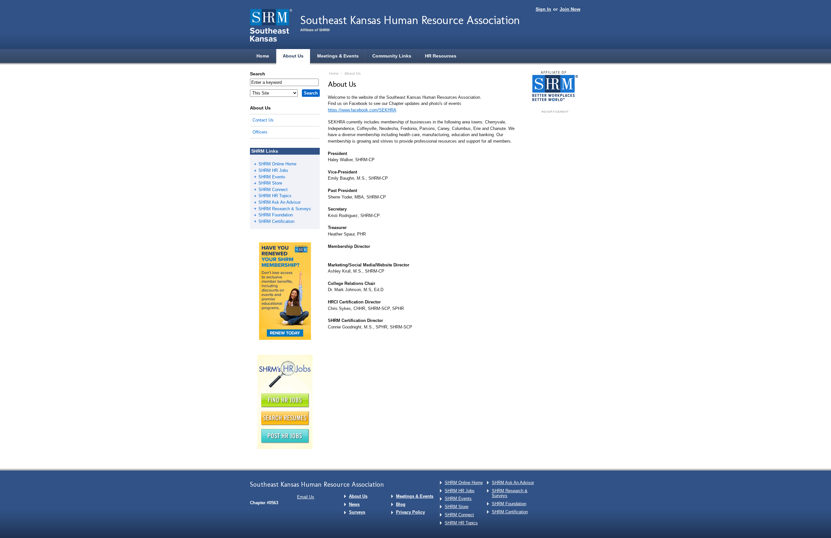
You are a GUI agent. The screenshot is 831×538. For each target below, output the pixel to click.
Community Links (391, 55)
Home (262, 55)
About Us (293, 55)
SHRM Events (271, 176)
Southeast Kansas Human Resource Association (410, 20)
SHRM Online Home (277, 163)
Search (257, 73)
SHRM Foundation (275, 214)
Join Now (570, 9)
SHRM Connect (273, 189)
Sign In (543, 9)
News (354, 504)
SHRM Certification (276, 221)
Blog (400, 504)
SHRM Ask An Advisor (279, 202)
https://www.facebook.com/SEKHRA (362, 110)
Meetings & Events (338, 55)
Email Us (305, 496)
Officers (260, 132)
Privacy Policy (410, 512)
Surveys (357, 512)
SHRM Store (270, 183)
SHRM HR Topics (274, 195)
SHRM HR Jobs (273, 170)
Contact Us (263, 120)
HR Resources (440, 55)
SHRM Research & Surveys (284, 208)
